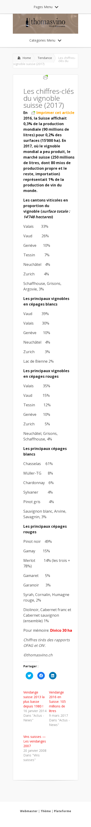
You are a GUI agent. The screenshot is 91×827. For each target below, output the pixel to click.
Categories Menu (42, 40)
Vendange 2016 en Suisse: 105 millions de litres (57, 701)
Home (27, 58)
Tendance (45, 58)
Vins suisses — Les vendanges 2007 (34, 741)
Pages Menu (43, 7)
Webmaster (29, 811)
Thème (46, 811)
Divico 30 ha (61, 630)
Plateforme (62, 811)
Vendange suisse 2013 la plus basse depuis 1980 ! (34, 699)
